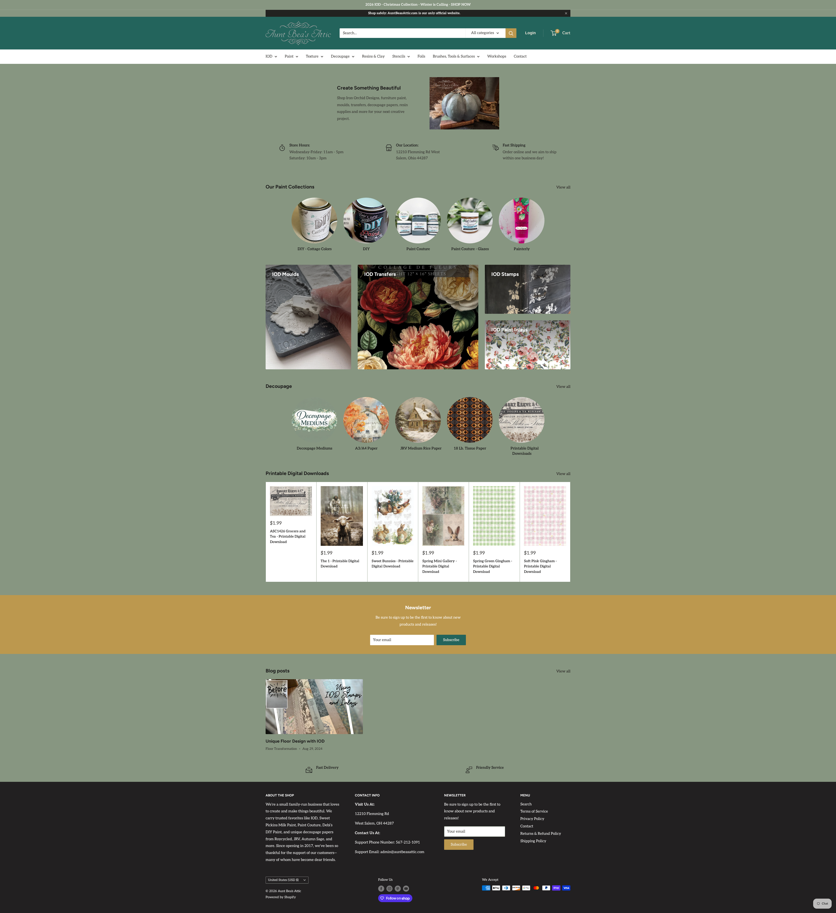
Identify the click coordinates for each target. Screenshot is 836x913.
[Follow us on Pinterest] (398, 888)
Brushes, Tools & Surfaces (454, 56)
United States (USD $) (283, 880)
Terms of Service (534, 811)
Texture (312, 56)
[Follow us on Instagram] (389, 888)
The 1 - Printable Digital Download (340, 564)
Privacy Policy (532, 819)
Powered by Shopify (281, 897)
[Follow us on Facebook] (381, 888)
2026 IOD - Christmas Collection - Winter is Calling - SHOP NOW (418, 5)
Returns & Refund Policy (540, 834)
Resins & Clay (373, 56)
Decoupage (340, 56)
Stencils (398, 56)
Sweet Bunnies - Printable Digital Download (392, 564)
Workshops (496, 56)
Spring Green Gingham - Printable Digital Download (492, 566)
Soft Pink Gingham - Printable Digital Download (540, 566)
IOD (269, 56)
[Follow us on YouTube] (406, 888)
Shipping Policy (533, 841)
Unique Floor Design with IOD (295, 741)
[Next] (570, 532)
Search (526, 804)
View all (563, 187)
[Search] (511, 33)
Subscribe (451, 640)
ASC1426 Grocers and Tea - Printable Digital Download (287, 536)
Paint (289, 56)
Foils (421, 56)
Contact (520, 56)
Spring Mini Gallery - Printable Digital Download (439, 566)
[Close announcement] (566, 13)
